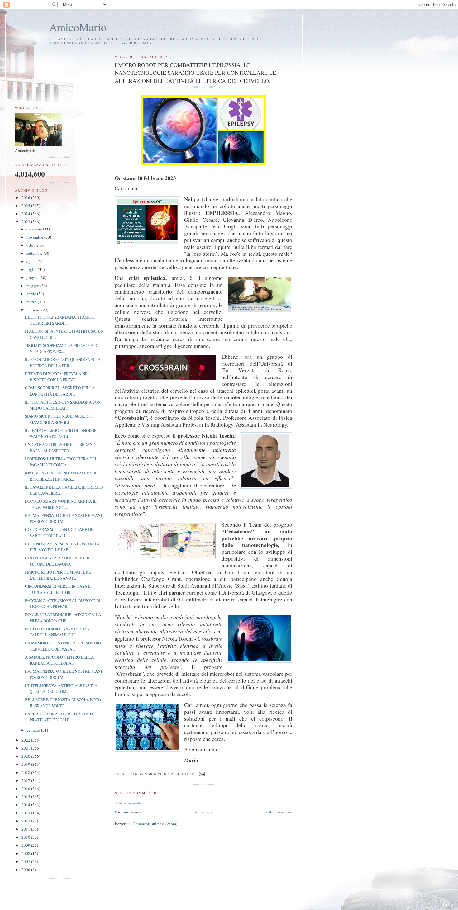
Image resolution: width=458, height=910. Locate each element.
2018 (26, 772)
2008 (26, 853)
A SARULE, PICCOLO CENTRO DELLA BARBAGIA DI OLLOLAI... (59, 660)
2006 (26, 869)
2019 (26, 764)
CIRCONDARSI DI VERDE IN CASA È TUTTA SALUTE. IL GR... (58, 589)
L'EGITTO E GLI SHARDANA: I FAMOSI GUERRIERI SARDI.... (60, 320)
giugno (33, 277)
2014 (26, 805)
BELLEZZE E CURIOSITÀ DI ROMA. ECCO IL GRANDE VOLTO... (63, 703)
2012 (26, 821)
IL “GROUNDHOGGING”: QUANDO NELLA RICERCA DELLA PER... (63, 362)
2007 (26, 861)
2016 (26, 788)
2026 (26, 197)
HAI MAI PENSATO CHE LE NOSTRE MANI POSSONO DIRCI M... (63, 518)
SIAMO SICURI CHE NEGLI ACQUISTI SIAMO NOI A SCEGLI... (59, 419)
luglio (32, 269)
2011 (26, 829)
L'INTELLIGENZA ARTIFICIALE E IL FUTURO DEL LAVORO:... (57, 561)
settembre (35, 253)
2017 (26, 780)
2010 (26, 837)
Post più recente (128, 812)
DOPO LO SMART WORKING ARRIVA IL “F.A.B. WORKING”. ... (61, 504)
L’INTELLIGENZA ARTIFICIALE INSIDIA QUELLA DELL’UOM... (61, 688)
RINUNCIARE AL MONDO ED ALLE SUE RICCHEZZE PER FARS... (61, 476)
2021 (26, 748)
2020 (26, 756)
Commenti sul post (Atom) (155, 824)
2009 (26, 845)
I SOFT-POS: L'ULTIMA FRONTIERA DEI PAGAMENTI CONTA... (60, 462)
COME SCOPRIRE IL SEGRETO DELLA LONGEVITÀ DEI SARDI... (60, 391)
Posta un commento (128, 803)
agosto (32, 261)
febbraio (33, 310)
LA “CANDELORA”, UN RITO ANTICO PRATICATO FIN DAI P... (59, 717)
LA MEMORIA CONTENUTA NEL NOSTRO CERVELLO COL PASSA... (63, 646)
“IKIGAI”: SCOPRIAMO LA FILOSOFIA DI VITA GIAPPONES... (61, 348)
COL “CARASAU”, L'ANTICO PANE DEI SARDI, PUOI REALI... (60, 532)
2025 (26, 205)
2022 (26, 740)
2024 (26, 213)
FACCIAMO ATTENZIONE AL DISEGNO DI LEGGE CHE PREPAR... (62, 603)
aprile (31, 293)
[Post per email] (201, 773)
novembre (35, 237)
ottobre (33, 245)
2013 (26, 813)
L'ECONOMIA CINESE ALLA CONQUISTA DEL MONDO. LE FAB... (62, 547)
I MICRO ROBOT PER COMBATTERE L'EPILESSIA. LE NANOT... (58, 575)
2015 (26, 796)
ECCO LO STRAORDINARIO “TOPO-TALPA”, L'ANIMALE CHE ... (57, 632)
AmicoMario (78, 27)
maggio (33, 285)
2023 (26, 222)
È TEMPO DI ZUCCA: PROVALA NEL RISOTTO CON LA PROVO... (57, 377)
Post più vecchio (278, 812)
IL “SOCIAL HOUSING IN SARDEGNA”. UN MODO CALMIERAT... (63, 405)
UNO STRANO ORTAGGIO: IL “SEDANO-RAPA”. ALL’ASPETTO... (61, 447)
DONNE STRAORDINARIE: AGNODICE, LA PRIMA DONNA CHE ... (63, 617)
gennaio (33, 730)
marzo (32, 302)
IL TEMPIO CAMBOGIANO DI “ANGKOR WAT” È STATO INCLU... (61, 433)
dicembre (34, 229)
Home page (202, 812)
